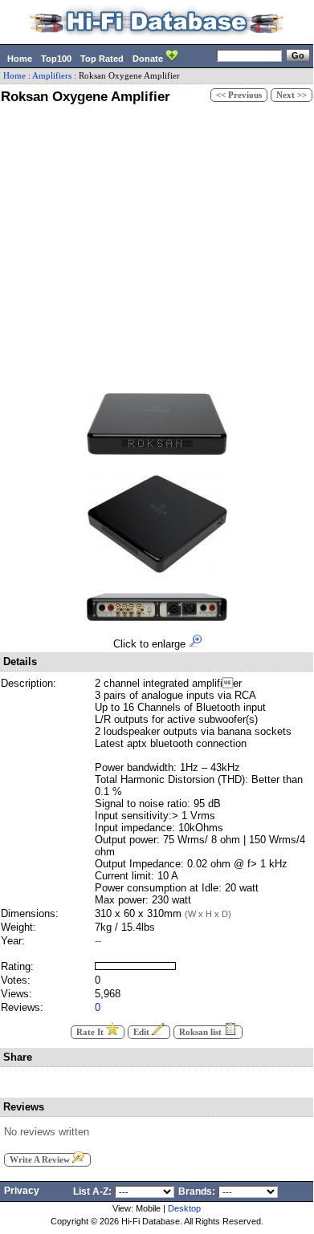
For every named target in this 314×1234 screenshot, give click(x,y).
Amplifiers (51, 75)
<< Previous (239, 95)
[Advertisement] (156, 246)
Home (19, 58)
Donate (149, 58)
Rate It (91, 1032)
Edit (142, 1032)
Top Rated (102, 58)
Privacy (21, 1190)
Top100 (56, 58)
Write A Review (41, 1159)
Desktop (184, 1208)
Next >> (291, 95)
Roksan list (201, 1032)
